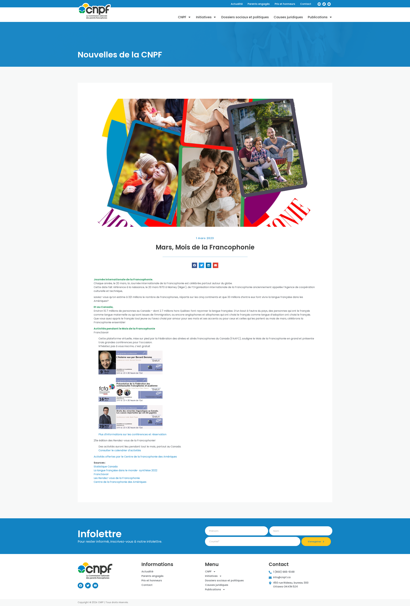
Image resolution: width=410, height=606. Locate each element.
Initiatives (204, 17)
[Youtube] (329, 4)
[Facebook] (319, 4)
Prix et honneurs (285, 4)
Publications (318, 17)
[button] (194, 265)
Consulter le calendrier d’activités (119, 450)
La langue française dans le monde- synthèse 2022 (125, 470)
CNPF (182, 17)
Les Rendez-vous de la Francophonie (117, 478)
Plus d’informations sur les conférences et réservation (132, 434)
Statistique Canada (106, 466)
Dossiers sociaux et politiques (245, 17)
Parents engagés (259, 4)
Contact (305, 4)
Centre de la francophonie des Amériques (120, 482)
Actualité (237, 4)
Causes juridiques (288, 17)
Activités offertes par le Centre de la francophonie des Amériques (135, 456)
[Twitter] (324, 4)
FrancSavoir (101, 474)
